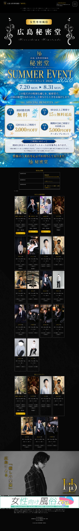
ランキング (53, 8)
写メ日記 (58, 8)
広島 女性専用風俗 (17, 3)
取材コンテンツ (50, 10)
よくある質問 (24, 10)
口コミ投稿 (32, 10)
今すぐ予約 (20, 233)
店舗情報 (24, 8)
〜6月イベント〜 (48, 181)
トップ (21, 8)
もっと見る (16, 190)
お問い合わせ (55, 10)
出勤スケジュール (48, 8)
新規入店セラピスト (41, 8)
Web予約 (28, 10)
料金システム (29, 8)
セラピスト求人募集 (43, 10)
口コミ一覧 (37, 10)
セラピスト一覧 (35, 8)
